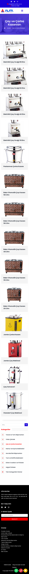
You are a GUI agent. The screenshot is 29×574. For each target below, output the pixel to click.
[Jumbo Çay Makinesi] (14, 349)
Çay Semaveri (9, 387)
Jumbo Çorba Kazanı (11, 334)
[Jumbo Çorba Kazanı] (14, 323)
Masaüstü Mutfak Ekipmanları (9, 540)
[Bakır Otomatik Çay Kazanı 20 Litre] (14, 294)
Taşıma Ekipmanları (6, 542)
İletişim (14, 567)
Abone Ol (14, 519)
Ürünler (9, 28)
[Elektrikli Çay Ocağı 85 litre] (14, 50)
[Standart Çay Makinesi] (14, 401)
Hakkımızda (7, 565)
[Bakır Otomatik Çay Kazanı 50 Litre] (14, 180)
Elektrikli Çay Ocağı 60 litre (14, 88)
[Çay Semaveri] (14, 375)
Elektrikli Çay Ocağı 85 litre (14, 62)
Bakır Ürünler (4, 551)
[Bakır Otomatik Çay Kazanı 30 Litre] (14, 266)
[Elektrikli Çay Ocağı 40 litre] (14, 102)
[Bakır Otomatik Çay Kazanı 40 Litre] (14, 237)
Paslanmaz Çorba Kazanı (13, 166)
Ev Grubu (3, 549)
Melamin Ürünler (5, 548)
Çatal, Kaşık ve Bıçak (6, 533)
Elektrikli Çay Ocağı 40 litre (14, 114)
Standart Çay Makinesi (12, 413)
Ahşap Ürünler (5, 544)
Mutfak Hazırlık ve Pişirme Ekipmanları (11, 546)
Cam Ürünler (4, 538)
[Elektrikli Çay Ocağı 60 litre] (14, 76)
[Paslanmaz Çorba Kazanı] (14, 154)
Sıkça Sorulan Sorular (18, 565)
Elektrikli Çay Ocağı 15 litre (14, 140)
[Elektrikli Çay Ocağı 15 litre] (14, 128)
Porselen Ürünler (5, 531)
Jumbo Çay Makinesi (11, 361)
